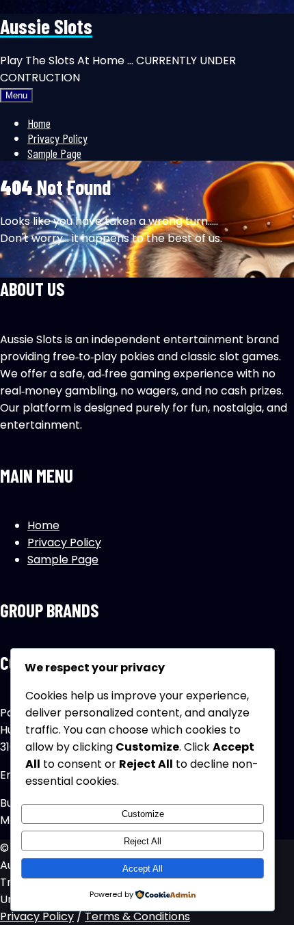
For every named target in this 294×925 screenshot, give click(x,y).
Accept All (142, 868)
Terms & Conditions (137, 916)
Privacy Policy (57, 138)
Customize (143, 814)
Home (39, 123)
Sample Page (54, 153)
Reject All (142, 841)
